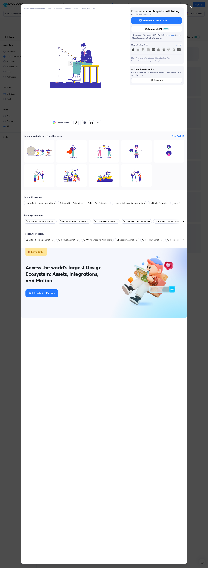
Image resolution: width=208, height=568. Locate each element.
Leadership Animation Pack (72, 8)
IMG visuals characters (142, 14)
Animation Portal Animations (41, 221)
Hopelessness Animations (181, 240)
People (158, 61)
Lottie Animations (38, 8)
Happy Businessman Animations (90, 8)
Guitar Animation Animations (75, 221)
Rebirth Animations (153, 240)
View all (179, 45)
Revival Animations (70, 240)
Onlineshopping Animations (40, 240)
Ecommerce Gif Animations (138, 221)
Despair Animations (128, 240)
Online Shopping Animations (99, 240)
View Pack (176, 136)
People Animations (54, 8)
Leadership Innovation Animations (129, 203)
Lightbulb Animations (159, 203)
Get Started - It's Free (42, 293)
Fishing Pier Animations (98, 203)
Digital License (156, 38)
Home (26, 8)
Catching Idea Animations (71, 203)
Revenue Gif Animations (169, 221)
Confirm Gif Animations (107, 221)
